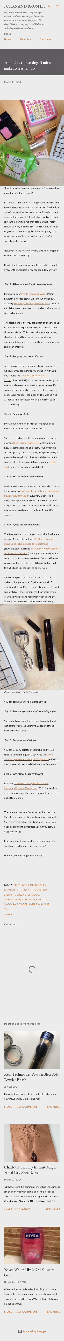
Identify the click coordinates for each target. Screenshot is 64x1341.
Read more (53, 1106)
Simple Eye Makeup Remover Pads (32, 303)
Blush (17, 885)
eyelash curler (14, 894)
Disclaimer (46, 39)
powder (22, 904)
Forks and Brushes (24, 6)
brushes (40, 885)
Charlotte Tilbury (16, 889)
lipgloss (29, 899)
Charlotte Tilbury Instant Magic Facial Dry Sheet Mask (30, 1169)
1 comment (22, 1209)
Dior (33, 889)
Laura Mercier (13, 899)
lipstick (41, 899)
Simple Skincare (39, 904)
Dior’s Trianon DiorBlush (26, 442)
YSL (6, 909)
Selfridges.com (41, 759)
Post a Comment (26, 1106)
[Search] (50, 6)
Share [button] (8, 914)
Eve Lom (42, 889)
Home (7, 39)
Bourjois (28, 885)
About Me (25, 39)
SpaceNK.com (21, 495)
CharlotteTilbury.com (25, 788)
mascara (10, 904)
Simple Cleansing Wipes (34, 293)
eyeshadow (32, 894)
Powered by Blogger (34, 1331)
